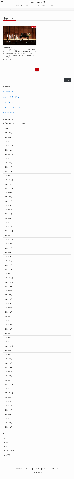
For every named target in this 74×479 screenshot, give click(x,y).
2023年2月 (8, 269)
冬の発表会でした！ (9, 112)
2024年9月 (8, 192)
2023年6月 (8, 252)
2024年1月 (8, 227)
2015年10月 (9, 346)
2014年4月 (8, 418)
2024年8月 (8, 197)
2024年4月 (8, 214)
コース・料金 (37, 469)
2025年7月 (8, 158)
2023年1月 (8, 273)
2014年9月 (8, 397)
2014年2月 (8, 427)
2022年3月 (8, 307)
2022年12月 (9, 278)
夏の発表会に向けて (9, 91)
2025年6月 (8, 163)
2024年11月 (9, 184)
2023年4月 (8, 261)
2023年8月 (8, 244)
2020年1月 (8, 329)
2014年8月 (8, 401)
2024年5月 (8, 209)
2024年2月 (8, 222)
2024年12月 (9, 180)
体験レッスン (28, 469)
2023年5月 (8, 256)
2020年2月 (8, 325)
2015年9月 (8, 350)
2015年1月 (8, 380)
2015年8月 (8, 354)
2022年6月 (8, 299)
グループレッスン (9, 102)
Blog (7, 438)
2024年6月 (8, 205)
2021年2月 (8, 320)
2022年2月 (8, 312)
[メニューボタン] (2, 2)
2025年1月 (8, 175)
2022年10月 (9, 282)
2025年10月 (9, 154)
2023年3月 (8, 265)
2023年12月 (9, 231)
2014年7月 (8, 406)
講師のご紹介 (19, 469)
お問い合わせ (54, 469)
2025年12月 (9, 146)
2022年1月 (8, 316)
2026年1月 (8, 141)
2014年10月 (9, 393)
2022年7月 (8, 295)
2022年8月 (8, 290)
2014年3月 (8, 423)
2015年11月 (9, 342)
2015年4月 (8, 371)
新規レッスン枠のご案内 (11, 97)
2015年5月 (8, 367)
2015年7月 (8, 359)
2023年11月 (9, 235)
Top (7, 442)
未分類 (8, 455)
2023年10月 (9, 239)
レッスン (8, 446)
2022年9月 (8, 286)
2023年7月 (8, 248)
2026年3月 (8, 137)
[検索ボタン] (72, 2)
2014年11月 (9, 389)
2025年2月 (8, 171)
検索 (67, 80)
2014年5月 (8, 414)
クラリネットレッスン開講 (11, 107)
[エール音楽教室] (37, 2)
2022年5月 (8, 303)
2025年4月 (8, 167)
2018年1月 (8, 333)
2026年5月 (8, 133)
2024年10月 (9, 188)
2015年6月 (8, 363)
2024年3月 (8, 218)
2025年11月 (9, 150)
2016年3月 (8, 337)
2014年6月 (8, 410)
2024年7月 (8, 201)
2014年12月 (9, 384)
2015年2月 (8, 376)
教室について (10, 450)
